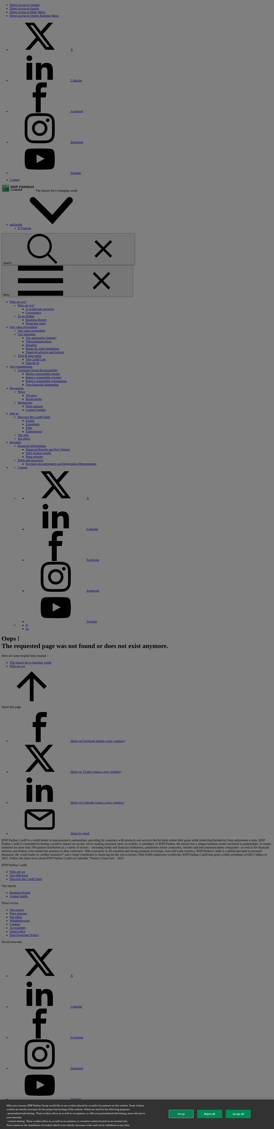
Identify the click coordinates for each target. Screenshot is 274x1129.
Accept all (238, 1113)
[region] (137, 1114)
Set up (181, 1113)
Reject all (209, 1113)
